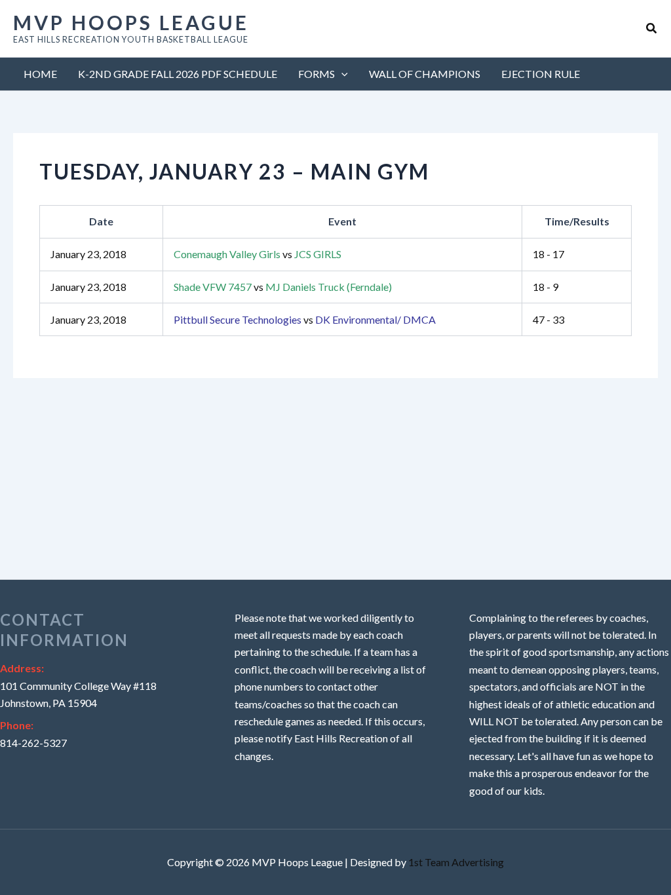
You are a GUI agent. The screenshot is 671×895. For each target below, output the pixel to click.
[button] (652, 28)
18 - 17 (548, 254)
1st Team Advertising (456, 862)
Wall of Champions (424, 73)
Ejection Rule (540, 73)
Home (40, 73)
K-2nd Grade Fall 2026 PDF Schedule (177, 73)
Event (342, 221)
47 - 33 (548, 319)
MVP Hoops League (131, 22)
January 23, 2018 (88, 254)
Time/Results (577, 221)
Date (101, 221)
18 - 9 (545, 286)
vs (257, 254)
